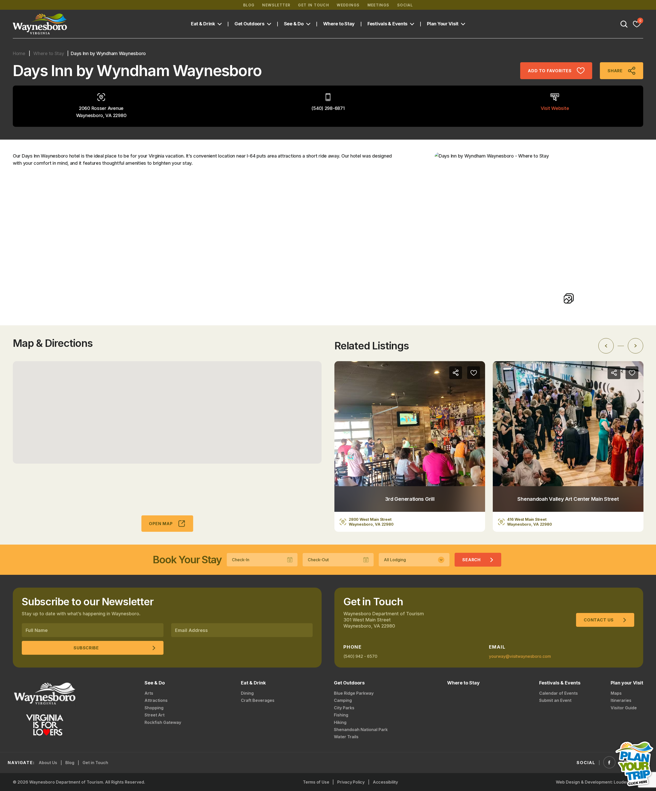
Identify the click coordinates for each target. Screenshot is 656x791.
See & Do (294, 23)
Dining (247, 693)
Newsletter (276, 5)
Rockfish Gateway (163, 722)
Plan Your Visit (442, 23)
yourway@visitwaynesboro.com (520, 656)
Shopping (154, 707)
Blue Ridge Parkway (354, 693)
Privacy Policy (351, 782)
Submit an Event (555, 700)
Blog (249, 5)
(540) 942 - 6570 (360, 656)
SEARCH (471, 559)
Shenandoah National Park (361, 729)
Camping (343, 700)
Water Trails (346, 736)
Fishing (341, 715)
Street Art (155, 715)
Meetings (378, 5)
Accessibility (385, 782)
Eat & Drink (203, 23)
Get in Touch (313, 5)
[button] (167, 409)
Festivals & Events (387, 23)
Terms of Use (316, 782)
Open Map (160, 523)
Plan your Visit (627, 682)
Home (19, 53)
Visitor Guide (624, 707)
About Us (48, 762)
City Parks (344, 707)
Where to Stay (339, 23)
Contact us (599, 619)
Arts (149, 693)
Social (405, 5)
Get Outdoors (249, 23)
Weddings (348, 5)
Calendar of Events (558, 693)
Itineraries (621, 700)
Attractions (156, 700)
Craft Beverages (257, 700)
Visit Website (555, 108)
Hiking (340, 722)
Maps (616, 693)
